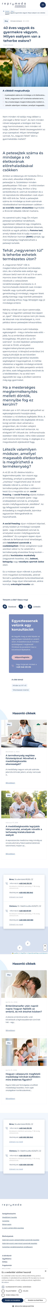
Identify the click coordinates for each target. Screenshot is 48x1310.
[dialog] (24, 1289)
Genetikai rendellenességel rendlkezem (17, 1247)
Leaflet (15, 953)
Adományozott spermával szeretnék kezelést (19, 1243)
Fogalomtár (7, 1265)
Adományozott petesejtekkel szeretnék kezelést (20, 1240)
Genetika (5, 1221)
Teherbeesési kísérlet (21, 690)
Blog (12, 11)
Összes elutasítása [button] (35, 1300)
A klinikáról (6, 1256)
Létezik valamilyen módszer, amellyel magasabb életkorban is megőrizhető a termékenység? (25, 105)
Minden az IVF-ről (19, 685)
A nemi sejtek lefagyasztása (13, 1228)
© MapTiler (22, 953)
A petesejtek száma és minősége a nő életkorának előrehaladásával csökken (25, 95)
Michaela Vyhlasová (16, 21)
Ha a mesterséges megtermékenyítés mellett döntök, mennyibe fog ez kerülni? (25, 102)
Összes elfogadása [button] (12, 1300)
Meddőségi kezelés (9, 1217)
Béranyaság (6, 1224)
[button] (10, 606)
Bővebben (5, 1282)
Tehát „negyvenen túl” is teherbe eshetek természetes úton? (25, 99)
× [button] (45, 1271)
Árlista (4, 1262)
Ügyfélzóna (6, 1259)
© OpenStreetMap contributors (37, 953)
